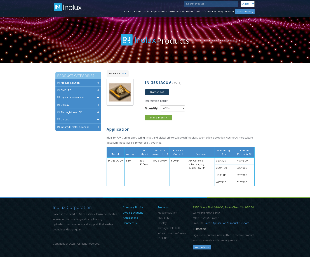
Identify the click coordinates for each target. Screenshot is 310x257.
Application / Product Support (230, 223)
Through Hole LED (169, 228)
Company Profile (133, 207)
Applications (159, 11)
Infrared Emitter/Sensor (172, 233)
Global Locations (133, 212)
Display (162, 223)
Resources (193, 11)
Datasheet (157, 92)
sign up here (201, 247)
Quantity (151, 108)
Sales (207, 223)
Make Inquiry (245, 11)
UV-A (123, 73)
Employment (226, 11)
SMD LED (163, 217)
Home (127, 11)
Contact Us (130, 223)
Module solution (167, 212)
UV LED (162, 238)
